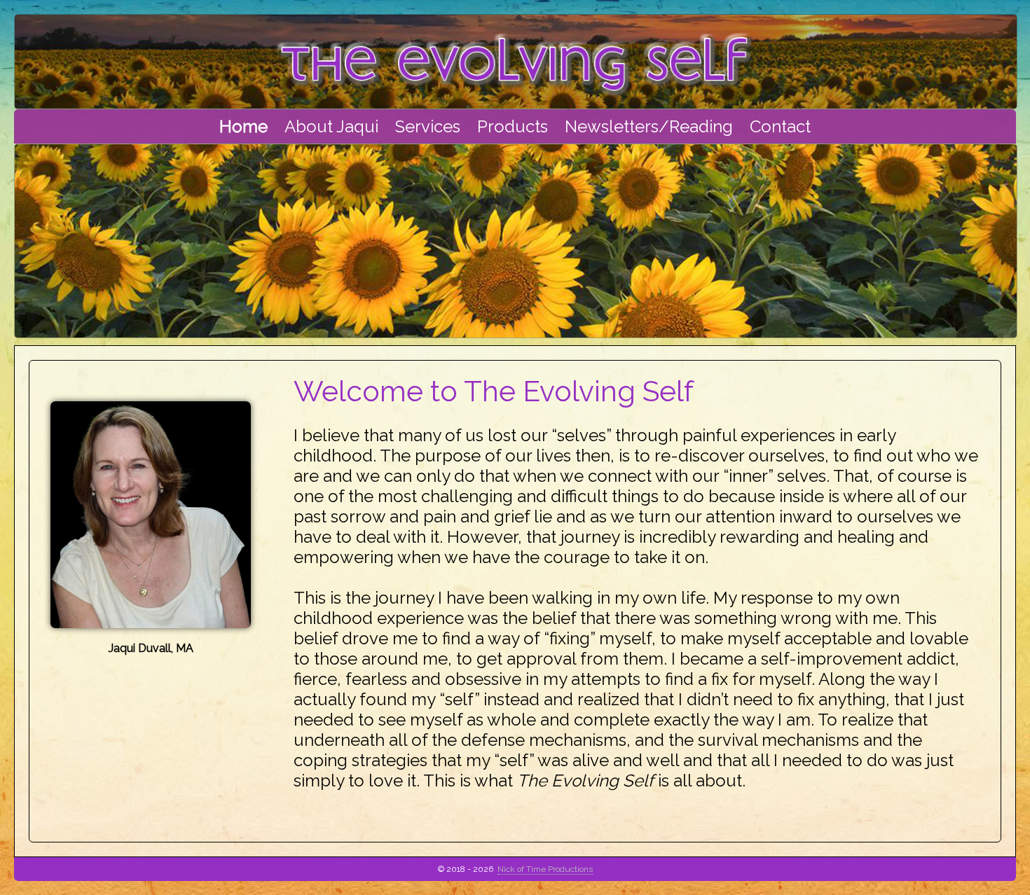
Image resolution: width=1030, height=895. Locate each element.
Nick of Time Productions (545, 869)
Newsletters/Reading (649, 126)
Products (512, 126)
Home (243, 126)
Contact (780, 126)
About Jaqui (331, 126)
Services (427, 126)
